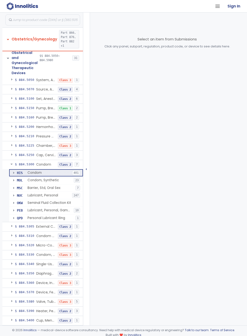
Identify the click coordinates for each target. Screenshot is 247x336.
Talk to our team (197, 330)
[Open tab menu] (217, 6)
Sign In (233, 6)
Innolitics (30, 330)
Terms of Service (222, 330)
